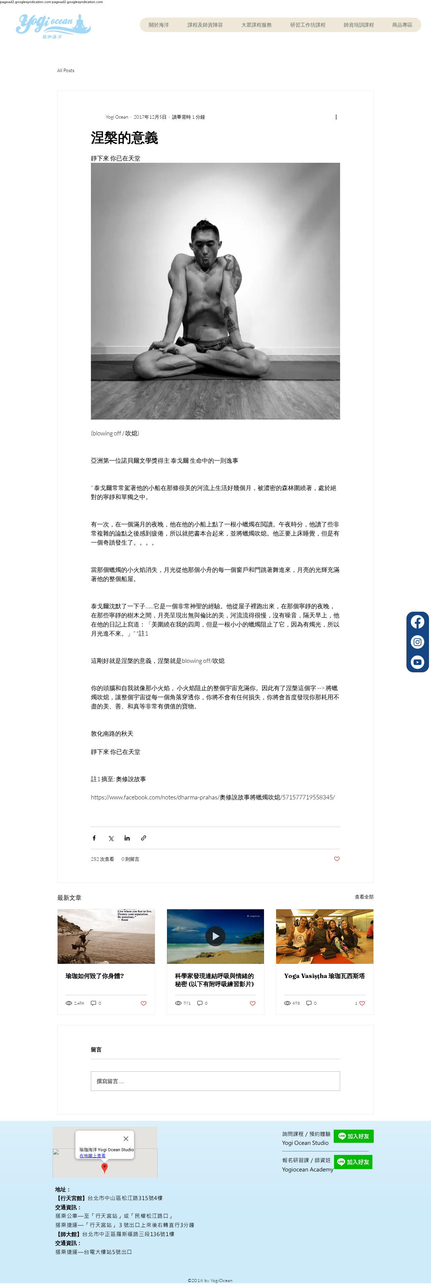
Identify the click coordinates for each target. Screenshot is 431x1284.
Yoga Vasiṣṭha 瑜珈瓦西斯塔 (324, 976)
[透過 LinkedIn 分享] (127, 838)
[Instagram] (417, 642)
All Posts (65, 70)
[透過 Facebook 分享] (94, 838)
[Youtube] (417, 662)
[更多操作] (336, 117)
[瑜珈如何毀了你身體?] (106, 936)
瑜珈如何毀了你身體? (95, 976)
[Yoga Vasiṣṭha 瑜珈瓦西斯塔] (324, 936)
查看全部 (364, 896)
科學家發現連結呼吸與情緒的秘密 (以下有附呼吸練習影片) (214, 980)
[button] (205, 25)
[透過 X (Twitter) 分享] (110, 838)
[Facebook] (417, 622)
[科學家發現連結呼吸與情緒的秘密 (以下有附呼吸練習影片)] (215, 936)
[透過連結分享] (143, 838)
